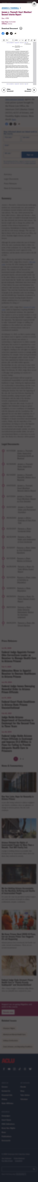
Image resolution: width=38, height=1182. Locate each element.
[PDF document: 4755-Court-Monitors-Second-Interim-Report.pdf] (19, 62)
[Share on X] (7, 34)
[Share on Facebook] (3, 34)
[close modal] (34, 4)
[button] (11, 33)
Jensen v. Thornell (10, 8)
